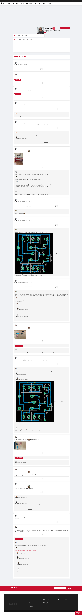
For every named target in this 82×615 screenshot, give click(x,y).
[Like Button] (41, 69)
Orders (58, 0)
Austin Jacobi (17, 138)
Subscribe (69, 588)
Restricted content (37, 3)
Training (22, 3)
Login (50, 3)
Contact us (78, 613)
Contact (44, 3)
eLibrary (30, 603)
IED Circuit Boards (29, 3)
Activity (15, 35)
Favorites (24, 39)
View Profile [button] (18, 79)
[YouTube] (14, 604)
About (9, 3)
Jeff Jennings (17, 114)
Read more (46, 186)
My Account (31, 606)
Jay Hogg (16, 64)
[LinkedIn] (16, 604)
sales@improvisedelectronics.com (64, 599)
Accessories (45, 603)
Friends (22, 35)
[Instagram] (12, 604)
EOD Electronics (46, 602)
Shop (13, 3)
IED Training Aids (46, 599)
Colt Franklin (17, 316)
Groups (26, 35)
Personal (15, 39)
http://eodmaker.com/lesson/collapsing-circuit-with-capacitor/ (25, 550)
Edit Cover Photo (65, 28)
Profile (19, 35)
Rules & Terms (65, 0)
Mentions (20, 39)
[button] (28, 109)
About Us (30, 599)
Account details (70, 0)
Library (61, 0)
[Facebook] (10, 604)
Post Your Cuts (32, 327)
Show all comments (19, 345)
